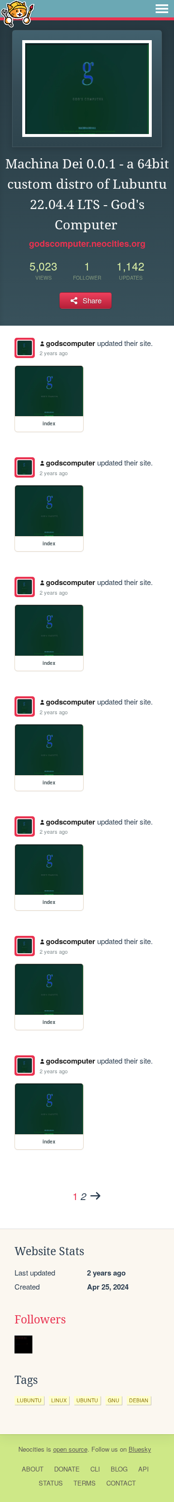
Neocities (31, 1449)
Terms (84, 1482)
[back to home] (17, 13)
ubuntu (87, 1400)
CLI (95, 1468)
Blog (119, 1468)
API (143, 1468)
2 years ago (54, 353)
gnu (113, 1400)
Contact (121, 1482)
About (33, 1468)
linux (59, 1400)
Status (51, 1482)
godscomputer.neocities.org (87, 243)
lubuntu (29, 1400)
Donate (67, 1468)
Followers (40, 1319)
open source (70, 1449)
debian (138, 1400)
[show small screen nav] (162, 8)
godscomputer (70, 343)
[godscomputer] (24, 348)
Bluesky (140, 1449)
